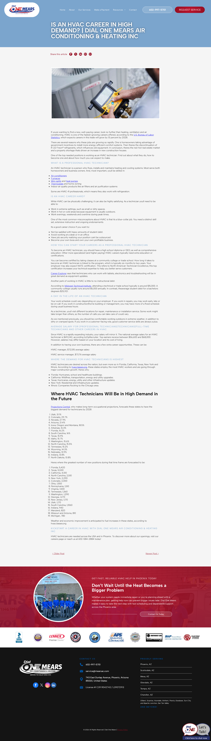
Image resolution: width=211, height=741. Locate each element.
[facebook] (35, 685)
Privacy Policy (122, 730)
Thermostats (57, 183)
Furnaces (55, 178)
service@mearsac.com (97, 671)
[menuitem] (62, 9)
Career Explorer (59, 273)
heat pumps (72, 181)
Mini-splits (56, 181)
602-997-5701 (93, 664)
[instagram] (47, 685)
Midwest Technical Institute (78, 286)
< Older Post (58, 553)
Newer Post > (152, 553)
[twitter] (41, 685)
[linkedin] (53, 685)
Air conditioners (59, 175)
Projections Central (60, 406)
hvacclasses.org (79, 367)
